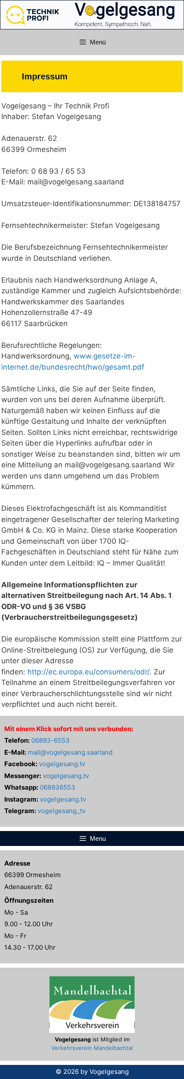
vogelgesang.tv (62, 764)
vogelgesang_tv (62, 811)
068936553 (57, 787)
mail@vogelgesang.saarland (70, 752)
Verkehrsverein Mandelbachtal (92, 1047)
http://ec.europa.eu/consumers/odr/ (88, 672)
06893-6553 (50, 740)
